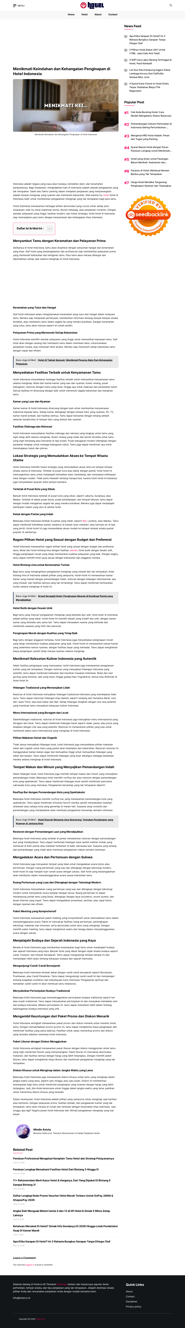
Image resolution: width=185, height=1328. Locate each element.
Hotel (85, 14)
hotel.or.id (40, 1319)
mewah (73, 550)
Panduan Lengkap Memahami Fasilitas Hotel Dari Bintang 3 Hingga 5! (56, 1169)
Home (71, 14)
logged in (29, 1264)
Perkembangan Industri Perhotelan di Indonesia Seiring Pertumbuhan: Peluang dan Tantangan (151, 127)
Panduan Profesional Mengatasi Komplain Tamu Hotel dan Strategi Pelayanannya (63, 1158)
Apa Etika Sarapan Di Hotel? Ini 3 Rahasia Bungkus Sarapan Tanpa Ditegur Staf (61, 1241)
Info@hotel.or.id (21, 1297)
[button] (171, 5)
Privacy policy (133, 1306)
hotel (106, 195)
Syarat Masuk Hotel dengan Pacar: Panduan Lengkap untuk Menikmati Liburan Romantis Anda (150, 151)
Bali (84, 520)
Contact (112, 14)
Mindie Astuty (42, 1129)
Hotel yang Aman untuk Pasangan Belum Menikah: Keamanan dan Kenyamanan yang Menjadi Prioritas (150, 162)
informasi (62, 1284)
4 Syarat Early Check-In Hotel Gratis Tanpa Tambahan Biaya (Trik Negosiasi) (149, 87)
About (98, 14)
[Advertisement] (66, 45)
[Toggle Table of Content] (48, 228)
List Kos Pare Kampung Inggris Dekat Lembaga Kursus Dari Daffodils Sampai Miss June (149, 73)
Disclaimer (131, 1301)
